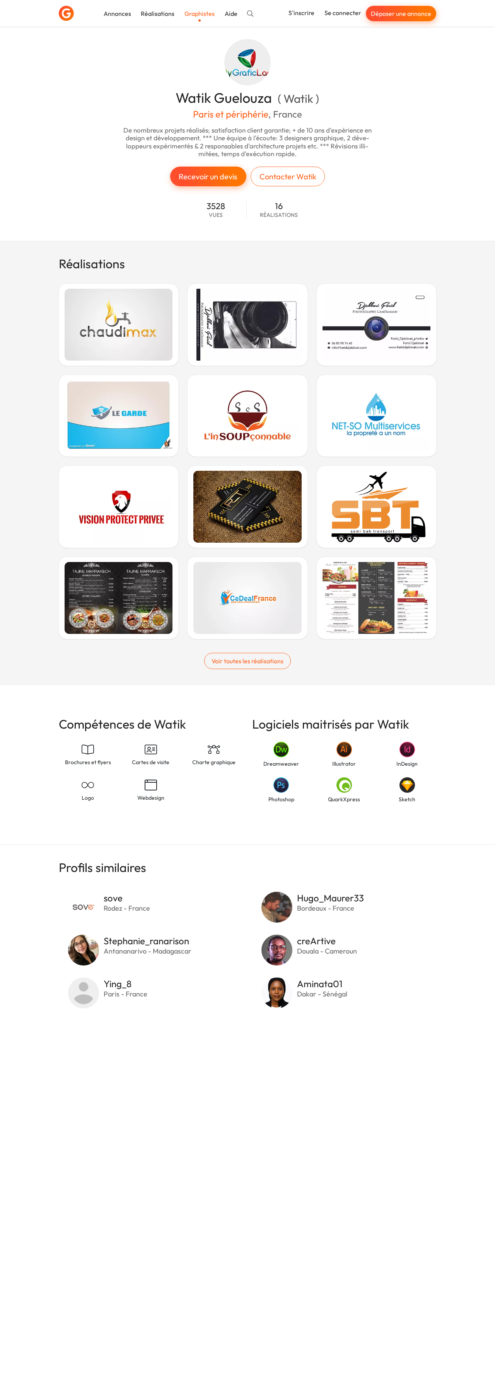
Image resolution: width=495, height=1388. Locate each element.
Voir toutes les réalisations (247, 661)
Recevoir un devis (208, 176)
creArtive (316, 941)
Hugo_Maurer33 (330, 898)
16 (279, 209)
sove (113, 898)
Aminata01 (319, 983)
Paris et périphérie (230, 114)
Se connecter (342, 13)
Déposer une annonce (401, 13)
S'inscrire (301, 13)
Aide (231, 13)
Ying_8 (117, 983)
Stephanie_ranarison (146, 941)
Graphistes (199, 13)
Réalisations (157, 13)
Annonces (117, 13)
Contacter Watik (287, 176)
